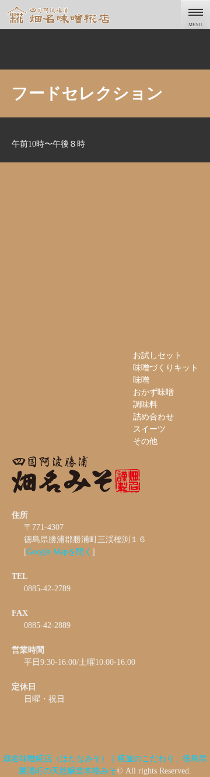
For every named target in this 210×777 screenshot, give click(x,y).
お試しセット (157, 355)
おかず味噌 (153, 392)
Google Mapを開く (59, 551)
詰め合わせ (153, 416)
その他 (145, 441)
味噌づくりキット (165, 367)
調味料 (145, 404)
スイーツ (149, 429)
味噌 (141, 380)
